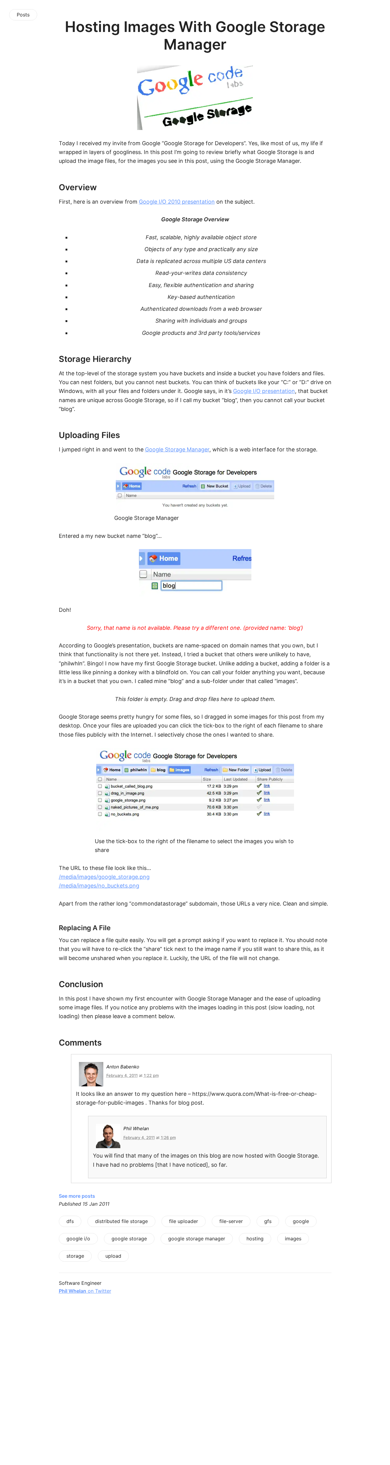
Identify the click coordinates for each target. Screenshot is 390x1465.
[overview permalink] (45, 187)
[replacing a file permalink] (45, 928)
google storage (129, 1238)
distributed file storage (121, 1221)
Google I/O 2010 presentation (177, 201)
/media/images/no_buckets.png (99, 885)
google (301, 1221)
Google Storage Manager (177, 449)
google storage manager (196, 1238)
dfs (70, 1221)
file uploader (183, 1221)
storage (75, 1256)
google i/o (78, 1238)
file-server (231, 1221)
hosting (255, 1238)
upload (113, 1256)
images (293, 1238)
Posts (23, 15)
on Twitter (85, 1291)
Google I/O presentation (264, 391)
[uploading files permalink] (45, 435)
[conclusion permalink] (45, 984)
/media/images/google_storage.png (104, 877)
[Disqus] (195, 1387)
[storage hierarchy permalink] (45, 359)
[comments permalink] (45, 1043)
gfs (267, 1221)
